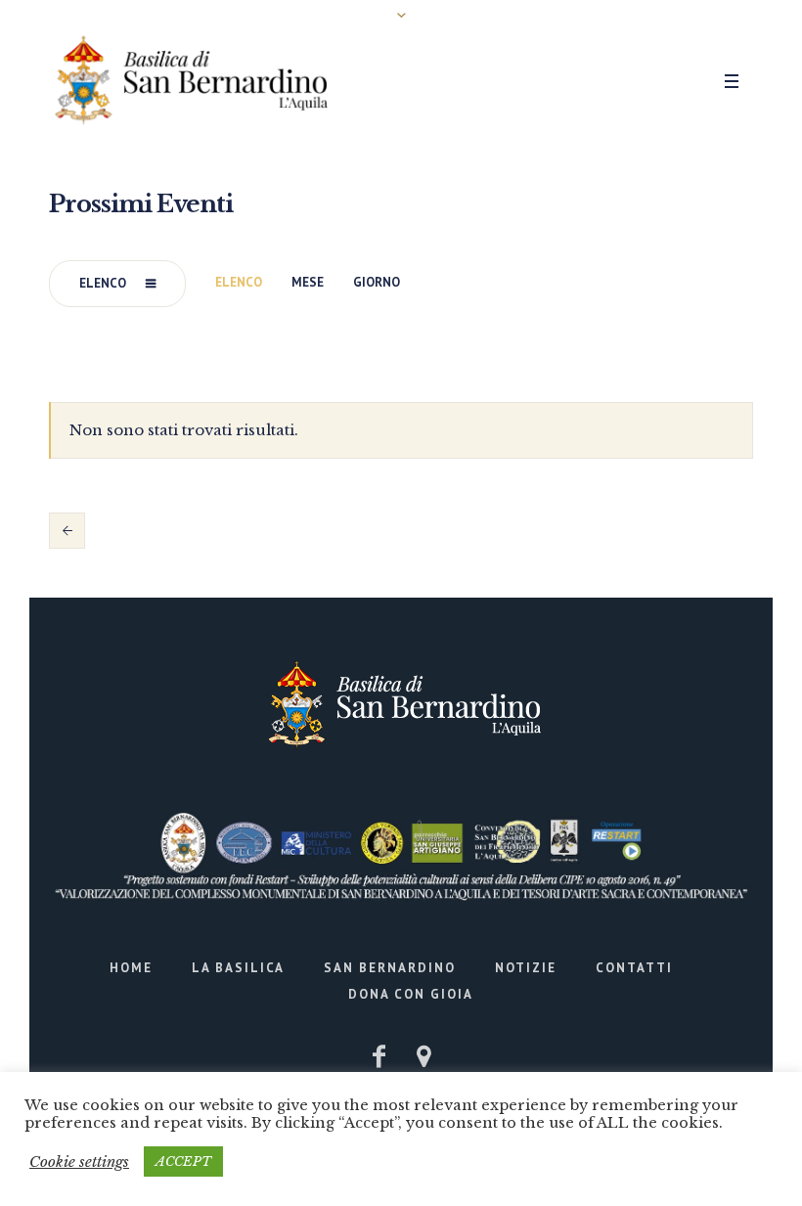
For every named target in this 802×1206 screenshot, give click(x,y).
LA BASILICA (238, 968)
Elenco (102, 283)
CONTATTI (634, 968)
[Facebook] (378, 1056)
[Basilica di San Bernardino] (401, 705)
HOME (131, 968)
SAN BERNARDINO (390, 968)
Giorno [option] (376, 282)
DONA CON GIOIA (410, 994)
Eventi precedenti (67, 530)
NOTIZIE (526, 968)
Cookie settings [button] (79, 1161)
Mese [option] (307, 282)
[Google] (423, 1056)
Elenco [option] (238, 282)
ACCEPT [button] (183, 1161)
